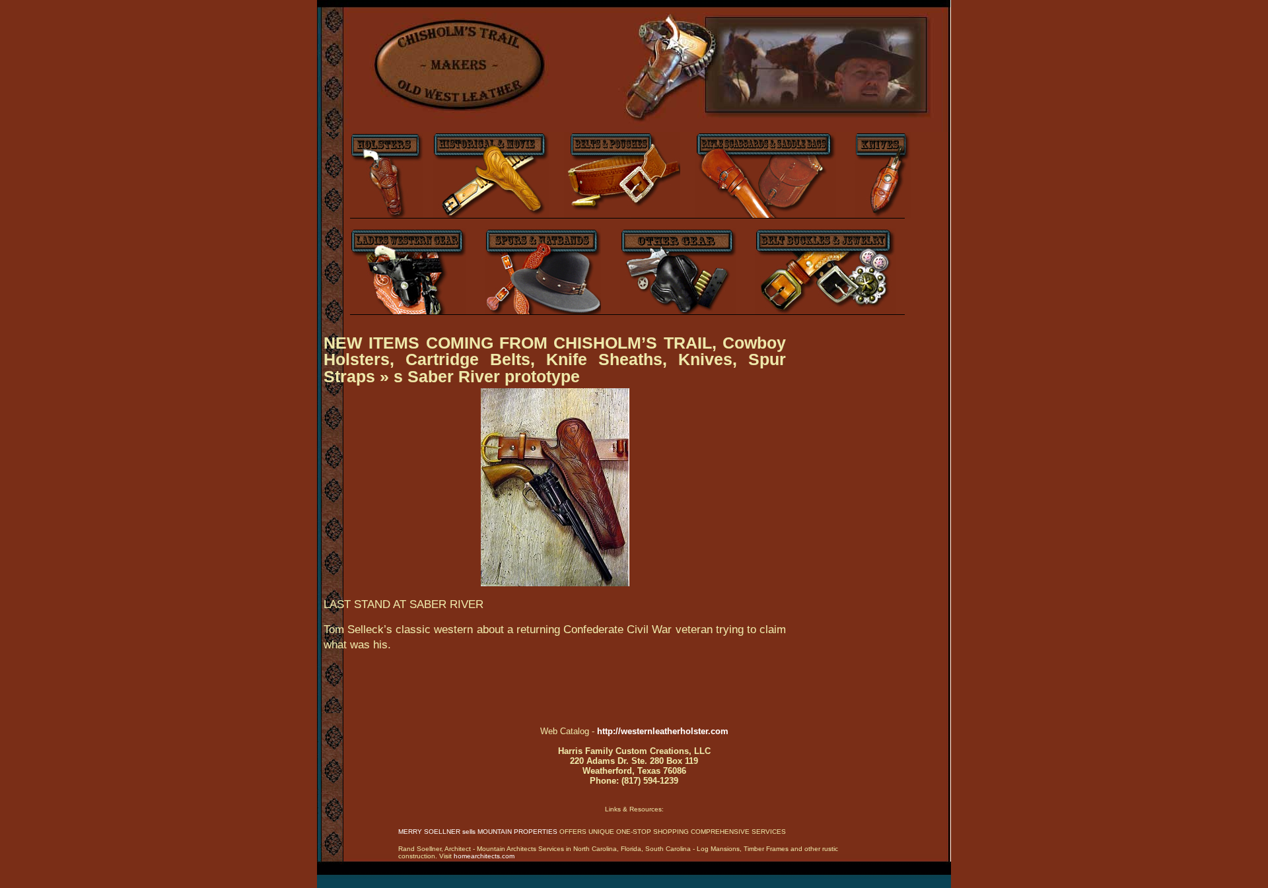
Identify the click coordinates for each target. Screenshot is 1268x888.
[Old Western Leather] (581, 129)
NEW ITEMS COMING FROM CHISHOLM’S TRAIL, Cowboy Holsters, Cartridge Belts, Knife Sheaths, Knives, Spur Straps (555, 359)
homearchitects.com (484, 856)
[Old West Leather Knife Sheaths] (883, 215)
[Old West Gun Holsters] (386, 215)
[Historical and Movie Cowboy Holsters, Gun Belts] (491, 215)
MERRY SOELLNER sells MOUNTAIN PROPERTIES (477, 831)
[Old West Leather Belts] (622, 215)
